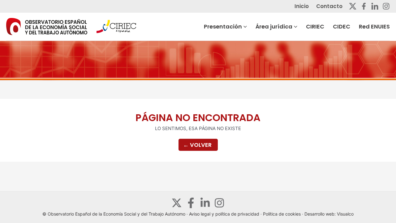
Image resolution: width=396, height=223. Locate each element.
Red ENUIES (374, 26)
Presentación (223, 26)
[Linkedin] (375, 6)
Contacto (329, 6)
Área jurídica (274, 26)
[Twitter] (353, 6)
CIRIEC (315, 26)
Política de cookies (282, 213)
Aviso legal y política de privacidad (224, 213)
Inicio (302, 6)
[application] (244, 26)
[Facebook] (363, 6)
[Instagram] (386, 6)
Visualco (345, 213)
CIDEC (341, 26)
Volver (197, 145)
